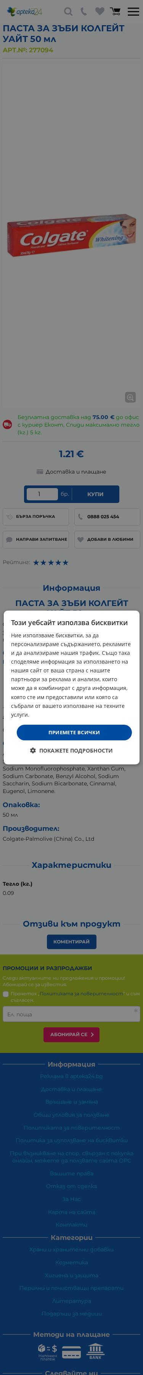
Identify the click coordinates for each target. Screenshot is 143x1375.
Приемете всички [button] (74, 732)
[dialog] (71, 688)
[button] (71, 750)
